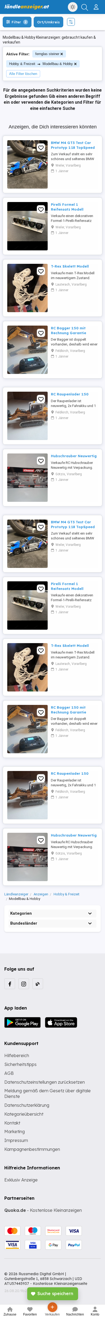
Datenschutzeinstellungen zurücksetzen (44, 1082)
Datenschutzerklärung (26, 1105)
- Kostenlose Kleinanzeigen (43, 1210)
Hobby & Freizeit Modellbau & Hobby (41, 64)
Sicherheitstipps (20, 1064)
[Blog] (38, 984)
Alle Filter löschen (23, 74)
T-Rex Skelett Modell (70, 266)
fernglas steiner (47, 54)
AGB (9, 1073)
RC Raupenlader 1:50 (70, 394)
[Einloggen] (97, 5)
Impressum (16, 1140)
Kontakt (12, 1123)
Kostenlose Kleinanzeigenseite (60, 1283)
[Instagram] (24, 984)
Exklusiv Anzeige (21, 1180)
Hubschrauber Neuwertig (74, 456)
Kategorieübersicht (23, 1114)
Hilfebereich (16, 1055)
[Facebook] (10, 984)
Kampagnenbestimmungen (32, 1149)
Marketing (14, 1131)
